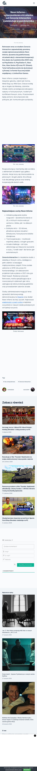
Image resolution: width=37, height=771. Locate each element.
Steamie (20, 297)
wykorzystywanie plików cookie (13, 769)
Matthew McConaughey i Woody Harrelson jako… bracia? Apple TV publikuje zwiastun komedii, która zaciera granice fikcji (17, 719)
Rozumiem (27, 769)
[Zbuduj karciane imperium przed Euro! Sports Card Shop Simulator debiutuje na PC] (18, 506)
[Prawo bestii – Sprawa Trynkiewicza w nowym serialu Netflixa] (18, 654)
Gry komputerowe (9, 381)
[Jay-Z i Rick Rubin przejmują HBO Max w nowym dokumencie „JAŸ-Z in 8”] (18, 611)
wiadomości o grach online (12, 302)
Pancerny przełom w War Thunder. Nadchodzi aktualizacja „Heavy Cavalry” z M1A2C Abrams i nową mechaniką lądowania (18, 489)
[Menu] (34, 3)
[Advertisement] (18, 122)
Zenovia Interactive (24, 381)
